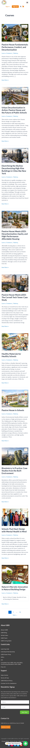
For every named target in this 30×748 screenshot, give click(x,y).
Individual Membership (8, 651)
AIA (2, 660)
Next (15, 615)
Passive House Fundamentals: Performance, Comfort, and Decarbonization (15, 47)
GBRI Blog (4, 632)
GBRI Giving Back (6, 641)
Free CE (3, 667)
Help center (4, 675)
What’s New (4, 635)
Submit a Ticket (6, 727)
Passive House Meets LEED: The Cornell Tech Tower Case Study (15, 297)
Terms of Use (5, 678)
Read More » (5, 80)
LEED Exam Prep (6, 654)
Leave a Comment (7, 53)
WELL (2, 657)
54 (20, 612)
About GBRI (4, 630)
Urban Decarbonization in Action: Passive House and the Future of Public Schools (14, 110)
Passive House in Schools (13, 410)
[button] (27, 2)
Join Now (24, 712)
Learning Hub (5, 649)
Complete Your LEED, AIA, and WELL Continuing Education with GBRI (12, 663)
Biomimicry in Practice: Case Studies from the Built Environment (14, 470)
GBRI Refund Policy (6, 680)
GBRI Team (4, 638)
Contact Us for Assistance (8, 683)
